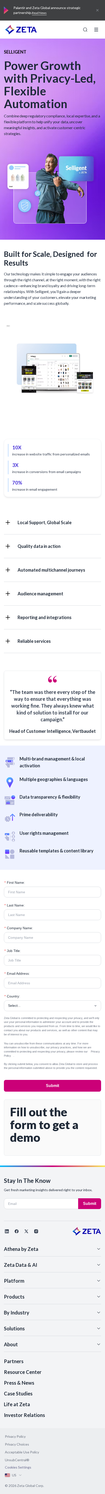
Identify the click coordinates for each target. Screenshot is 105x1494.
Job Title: (12, 951)
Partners (13, 1361)
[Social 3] (26, 1231)
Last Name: (14, 905)
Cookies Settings (18, 1467)
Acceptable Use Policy (22, 1452)
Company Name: (18, 928)
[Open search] (85, 29)
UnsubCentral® (17, 1460)
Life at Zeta (17, 1404)
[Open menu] (96, 30)
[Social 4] (36, 1231)
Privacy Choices (17, 1444)
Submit (52, 1086)
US (14, 1475)
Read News (39, 13)
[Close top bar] (97, 10)
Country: (12, 996)
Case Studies (18, 1393)
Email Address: (17, 973)
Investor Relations (24, 1415)
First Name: (14, 882)
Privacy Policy (15, 1436)
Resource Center (23, 1372)
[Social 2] (17, 1231)
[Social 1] (7, 1231)
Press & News (19, 1383)
